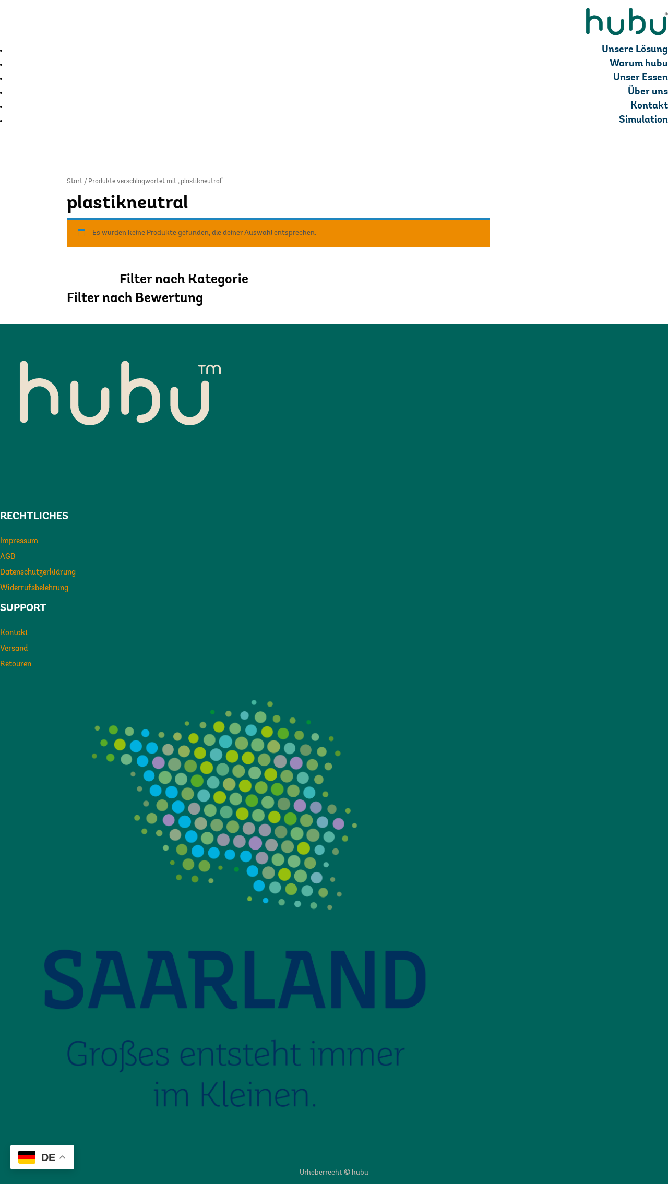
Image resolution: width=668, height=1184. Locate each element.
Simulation (643, 120)
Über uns (648, 92)
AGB (8, 557)
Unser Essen (640, 78)
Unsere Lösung (635, 50)
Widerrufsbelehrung (34, 588)
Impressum (19, 541)
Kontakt (649, 106)
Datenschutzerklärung (38, 573)
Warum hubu (639, 64)
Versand (14, 649)
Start (74, 181)
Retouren (15, 664)
